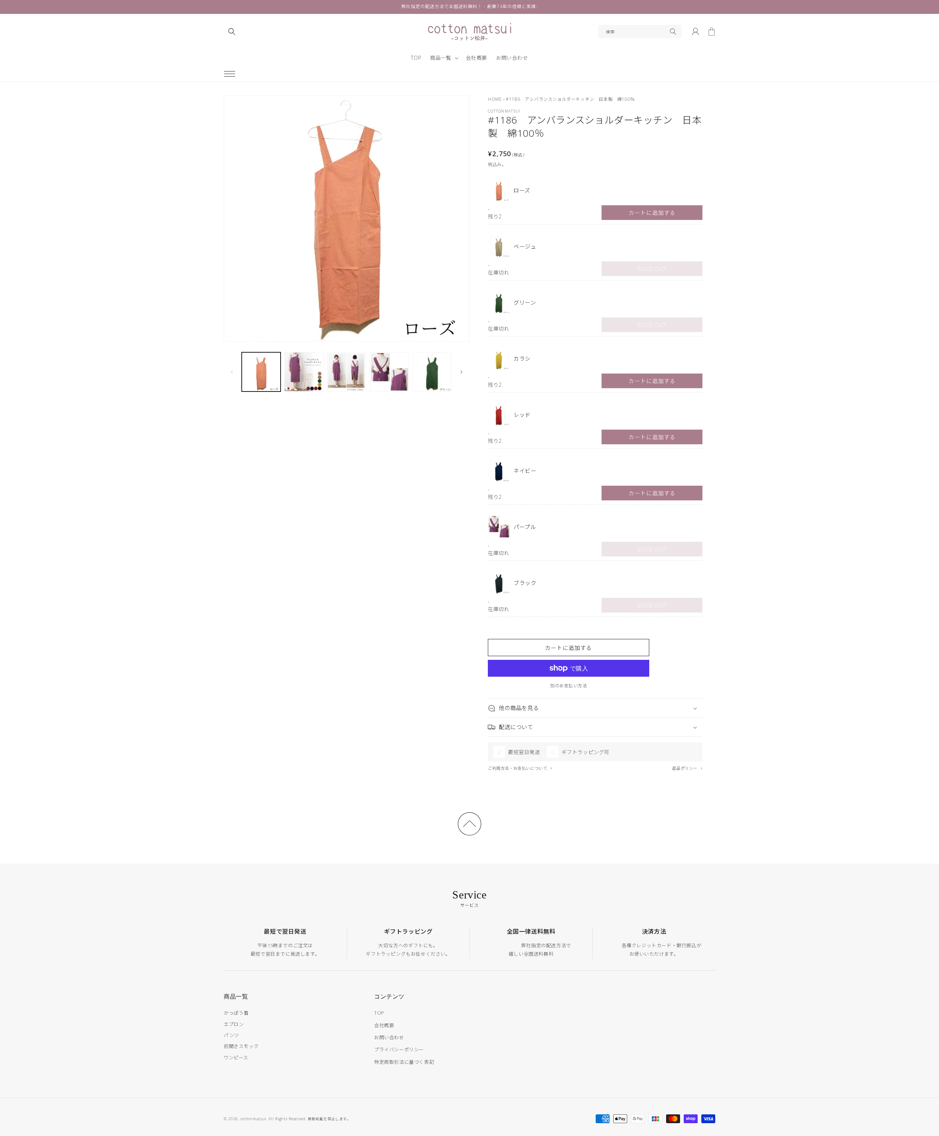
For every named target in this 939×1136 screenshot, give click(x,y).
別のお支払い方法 (568, 686)
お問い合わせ (389, 1037)
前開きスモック (241, 1046)
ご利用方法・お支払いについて (518, 768)
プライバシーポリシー (399, 1049)
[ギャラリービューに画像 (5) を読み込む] (432, 371)
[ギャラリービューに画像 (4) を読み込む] (389, 371)
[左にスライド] (232, 372)
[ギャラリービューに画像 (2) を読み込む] (303, 371)
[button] (230, 74)
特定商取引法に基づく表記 (404, 1062)
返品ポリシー (685, 768)
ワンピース (236, 1057)
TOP (379, 1013)
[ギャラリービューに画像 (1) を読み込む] (261, 371)
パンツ (231, 1035)
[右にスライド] (461, 372)
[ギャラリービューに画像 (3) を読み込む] (346, 371)
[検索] (673, 31)
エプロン (234, 1024)
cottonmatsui (253, 1118)
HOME (495, 99)
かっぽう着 (236, 1013)
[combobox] (640, 31)
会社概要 (384, 1025)
